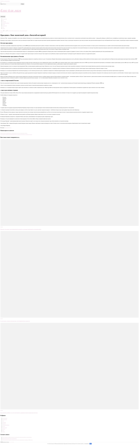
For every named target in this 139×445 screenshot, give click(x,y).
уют (3, 27)
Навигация (3, 16)
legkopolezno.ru (8, 127)
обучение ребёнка (6, 23)
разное (4, 429)
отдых (4, 24)
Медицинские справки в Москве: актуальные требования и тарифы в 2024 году (18, 440)
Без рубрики (5, 418)
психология (5, 25)
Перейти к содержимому (5, 1)
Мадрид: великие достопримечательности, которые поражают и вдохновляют (20, 229)
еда (3, 20)
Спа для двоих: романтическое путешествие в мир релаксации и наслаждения (17, 437)
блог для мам (10, 10)
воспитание (5, 19)
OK (90, 443)
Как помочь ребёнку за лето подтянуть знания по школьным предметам (18, 412)
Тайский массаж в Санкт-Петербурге (10, 438)
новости (4, 423)
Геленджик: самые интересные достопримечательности (15, 321)
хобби (4, 28)
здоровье (4, 21)
